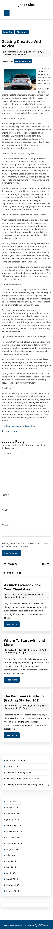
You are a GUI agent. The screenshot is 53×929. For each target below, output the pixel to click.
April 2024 (11, 873)
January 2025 (12, 819)
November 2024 (14, 831)
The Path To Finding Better (18, 772)
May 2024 (11, 867)
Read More (13, 625)
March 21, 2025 (15, 594)
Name (5, 494)
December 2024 (13, 825)
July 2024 (10, 855)
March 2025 (12, 807)
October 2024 (12, 837)
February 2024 (13, 885)
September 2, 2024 (14, 52)
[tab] (7, 13)
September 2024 (14, 843)
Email (5, 510)
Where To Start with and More (24, 642)
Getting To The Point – (16, 760)
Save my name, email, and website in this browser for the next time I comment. (25, 545)
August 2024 (12, 849)
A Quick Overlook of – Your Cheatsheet (22, 587)
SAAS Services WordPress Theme (19, 925)
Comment (7, 453)
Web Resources (23, 61)
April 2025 (11, 801)
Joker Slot (26, 4)
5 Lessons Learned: (11, 431)
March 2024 (12, 879)
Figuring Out (12, 766)
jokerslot (33, 52)
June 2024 (11, 861)
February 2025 (13, 813)
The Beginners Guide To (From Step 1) (19, 426)
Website (5, 525)
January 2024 (12, 891)
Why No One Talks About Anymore (22, 778)
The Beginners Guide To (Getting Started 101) (24, 698)
